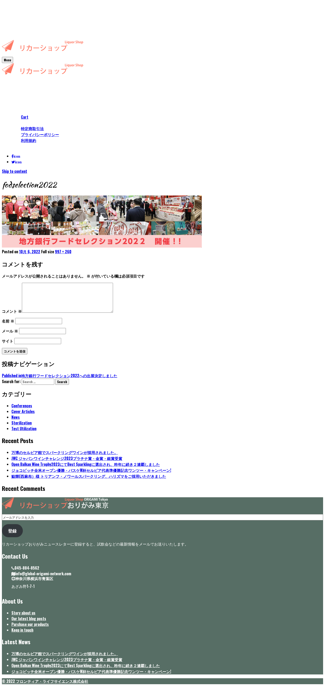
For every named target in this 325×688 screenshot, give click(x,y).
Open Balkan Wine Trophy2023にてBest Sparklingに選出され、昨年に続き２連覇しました (85, 464)
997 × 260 (63, 251)
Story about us (23, 613)
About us (18, 88)
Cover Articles (23, 411)
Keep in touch (22, 630)
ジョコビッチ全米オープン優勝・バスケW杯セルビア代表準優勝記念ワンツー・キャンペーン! (91, 470)
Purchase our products (30, 624)
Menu (7, 60)
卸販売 (17, 146)
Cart (24, 117)
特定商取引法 (32, 128)
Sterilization (21, 423)
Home (15, 83)
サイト (7, 341)
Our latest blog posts (28, 618)
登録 (12, 530)
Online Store (21, 111)
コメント (12, 311)
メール (10, 331)
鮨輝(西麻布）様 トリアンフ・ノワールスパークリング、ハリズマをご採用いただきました (88, 476)
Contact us (20, 123)
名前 (8, 321)
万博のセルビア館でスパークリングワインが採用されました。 (64, 452)
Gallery (17, 100)
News (15, 105)
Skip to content (14, 171)
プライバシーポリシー (40, 134)
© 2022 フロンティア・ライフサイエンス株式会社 (45, 681)
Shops (16, 94)
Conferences (21, 406)
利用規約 (28, 140)
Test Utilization (23, 428)
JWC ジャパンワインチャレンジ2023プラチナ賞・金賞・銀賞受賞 (66, 458)
